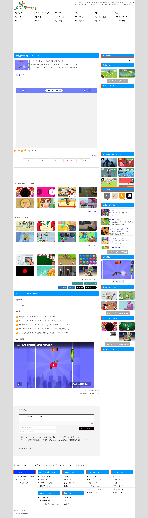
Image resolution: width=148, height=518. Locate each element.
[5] (29, 150)
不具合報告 (94, 155)
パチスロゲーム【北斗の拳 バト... (119, 229)
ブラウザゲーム (19, 13)
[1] (15, 150)
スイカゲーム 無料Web (116, 247)
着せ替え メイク (118, 492)
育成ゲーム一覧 (69, 497)
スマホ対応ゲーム (60, 13)
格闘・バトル (93, 492)
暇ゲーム (97, 21)
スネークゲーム (79, 21)
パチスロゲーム (118, 489)
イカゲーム (116, 483)
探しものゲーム (69, 483)
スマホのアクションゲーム (50, 504)
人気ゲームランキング (42, 13)
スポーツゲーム (94, 486)
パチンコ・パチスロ (120, 17)
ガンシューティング (90, 283)
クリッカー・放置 (100, 17)
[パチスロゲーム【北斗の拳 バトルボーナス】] (105, 231)
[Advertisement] (74, 38)
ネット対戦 (58, 21)
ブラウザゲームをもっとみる (118, 81)
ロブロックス (93, 476)
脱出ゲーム (38, 21)
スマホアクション (91, 287)
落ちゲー (67, 476)
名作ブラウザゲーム (46, 480)
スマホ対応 (80, 287)
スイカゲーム (118, 13)
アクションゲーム (20, 17)
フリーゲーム (62, 287)
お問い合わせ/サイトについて (24, 476)
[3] (22, 150)
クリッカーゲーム (70, 501)
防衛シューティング (95, 483)
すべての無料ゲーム (46, 476)
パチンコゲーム (118, 486)
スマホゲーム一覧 (45, 497)
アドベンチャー (39, 17)
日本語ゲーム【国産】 (47, 483)
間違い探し (67, 486)
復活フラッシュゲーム (47, 486)
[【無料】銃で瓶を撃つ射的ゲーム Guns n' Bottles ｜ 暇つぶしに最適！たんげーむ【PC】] (117, 269)
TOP (21, 465)
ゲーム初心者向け (120, 21)
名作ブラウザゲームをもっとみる (117, 313)
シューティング (59, 17)
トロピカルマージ (114, 219)
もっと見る (92, 211)
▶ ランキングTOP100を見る (118, 252)
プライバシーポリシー (22, 480)
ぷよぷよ (111, 210)
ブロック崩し (79, 17)
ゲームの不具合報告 (21, 483)
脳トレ (97, 13)
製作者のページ (21, 75)
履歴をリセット (117, 281)
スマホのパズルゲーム (49, 501)
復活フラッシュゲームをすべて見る (118, 344)
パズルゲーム (79, 13)
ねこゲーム (116, 480)
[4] (25, 150)
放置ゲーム (67, 504)
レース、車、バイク (95, 489)
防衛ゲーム (18, 21)
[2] (18, 150)
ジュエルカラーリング (116, 238)
